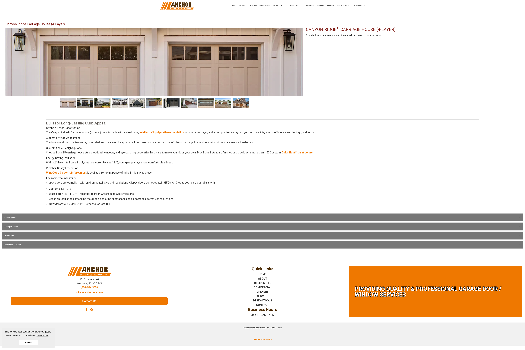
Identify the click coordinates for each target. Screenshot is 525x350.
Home (233, 6)
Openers (320, 6)
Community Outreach (260, 6)
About (242, 6)
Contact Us (359, 6)
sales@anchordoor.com (89, 292)
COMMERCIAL (262, 287)
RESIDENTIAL (262, 283)
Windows (310, 6)
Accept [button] (28, 342)
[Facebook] (87, 309)
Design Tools (343, 6)
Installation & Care (13, 244)
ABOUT (262, 278)
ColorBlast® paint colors (297, 152)
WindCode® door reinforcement (66, 172)
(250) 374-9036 (89, 287)
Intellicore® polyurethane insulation (162, 132)
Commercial (279, 6)
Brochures (9, 235)
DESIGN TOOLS (262, 300)
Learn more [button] (42, 335)
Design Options (11, 226)
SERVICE (262, 296)
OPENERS (262, 291)
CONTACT (262, 305)
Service (330, 6)
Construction (10, 217)
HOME (262, 274)
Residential (295, 6)
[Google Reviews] (91, 309)
